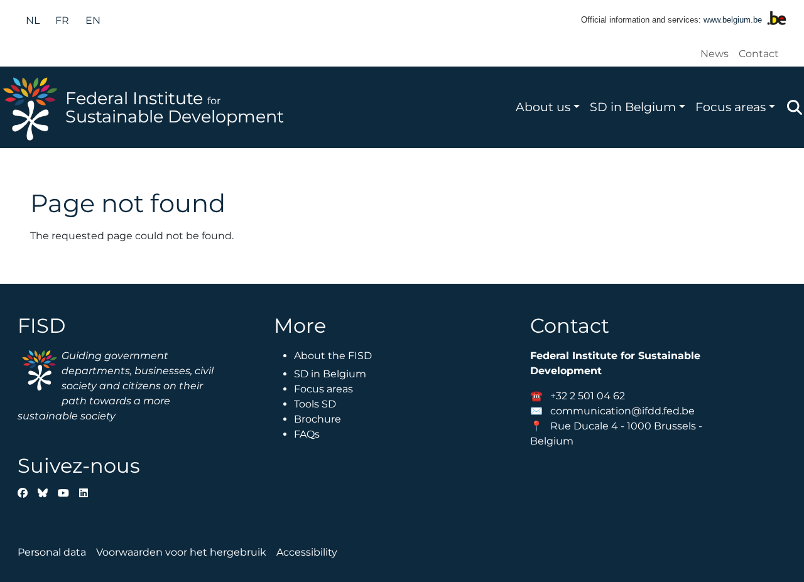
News (714, 54)
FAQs (307, 434)
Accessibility (306, 552)
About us (543, 106)
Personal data (52, 552)
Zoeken (794, 107)
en (92, 20)
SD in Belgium (633, 106)
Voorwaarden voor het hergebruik (181, 552)
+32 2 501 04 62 (587, 396)
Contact (759, 54)
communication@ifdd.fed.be (622, 411)
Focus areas (730, 106)
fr (62, 20)
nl (33, 20)
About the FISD (333, 356)
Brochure (317, 419)
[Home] (32, 107)
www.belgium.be (733, 19)
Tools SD (315, 404)
